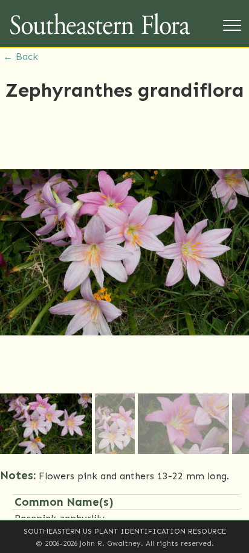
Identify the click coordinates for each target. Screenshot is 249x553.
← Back (20, 56)
